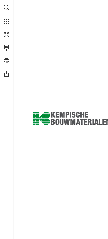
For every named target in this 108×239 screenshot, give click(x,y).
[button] (6, 7)
